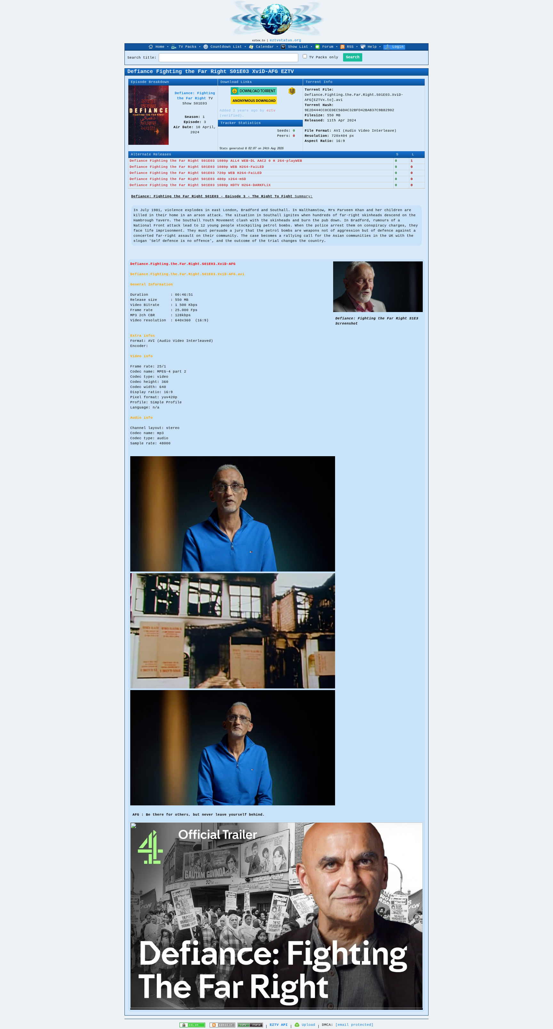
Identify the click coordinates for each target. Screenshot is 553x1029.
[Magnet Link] (292, 94)
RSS (350, 47)
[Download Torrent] (254, 94)
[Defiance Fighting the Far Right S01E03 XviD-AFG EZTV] (378, 311)
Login (398, 47)
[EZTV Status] (250, 1026)
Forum (327, 47)
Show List (298, 47)
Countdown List (226, 47)
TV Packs (187, 47)
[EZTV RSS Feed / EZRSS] (222, 1026)
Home (160, 47)
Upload (308, 1025)
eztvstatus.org (285, 40)
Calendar (265, 47)
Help (372, 47)
